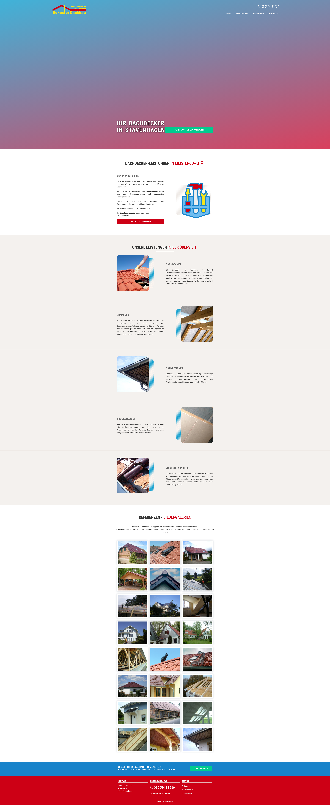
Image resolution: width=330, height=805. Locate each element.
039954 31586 (270, 7)
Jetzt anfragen (201, 768)
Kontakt (273, 13)
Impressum (188, 793)
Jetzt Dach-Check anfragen (189, 129)
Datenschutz (188, 790)
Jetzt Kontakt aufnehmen (140, 221)
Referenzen (258, 13)
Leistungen (242, 13)
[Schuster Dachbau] (69, 13)
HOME (228, 13)
